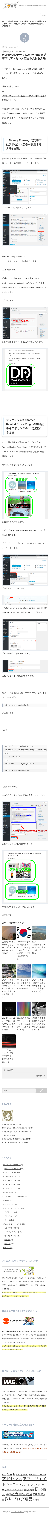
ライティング (9, 1490)
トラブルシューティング (12, 1208)
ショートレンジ (27, 1485)
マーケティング (9, 1204)
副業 (36, 1489)
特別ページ (7, 1248)
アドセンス (12, 1478)
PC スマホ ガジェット (11, 1232)
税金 (29, 1494)
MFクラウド (20, 1475)
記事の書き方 (8, 1192)
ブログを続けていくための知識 (13, 1196)
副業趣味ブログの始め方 (11, 1165)
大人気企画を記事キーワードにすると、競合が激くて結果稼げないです (23, 1024)
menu (43, 15)
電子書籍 (36, 1500)
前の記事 (10, 1070)
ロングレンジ (18, 1490)
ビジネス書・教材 (10, 1228)
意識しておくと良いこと (12, 1169)
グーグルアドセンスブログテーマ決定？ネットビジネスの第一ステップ (8, 1056)
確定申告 (18, 1494)
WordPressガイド (10, 1176)
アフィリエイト (9, 1216)
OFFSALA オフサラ (17, 1512)
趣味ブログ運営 (18, 1499)
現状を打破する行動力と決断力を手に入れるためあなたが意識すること (38, 1024)
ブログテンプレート (11, 1180)
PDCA (26, 1475)
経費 (40, 1494)
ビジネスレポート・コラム (12, 1224)
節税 (35, 1494)
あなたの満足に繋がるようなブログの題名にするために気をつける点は (8, 947)
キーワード (14, 1484)
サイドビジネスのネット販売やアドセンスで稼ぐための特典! (23, 984)
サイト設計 (8, 1220)
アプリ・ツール (9, 1212)
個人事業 (28, 1490)
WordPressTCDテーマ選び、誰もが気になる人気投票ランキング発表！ (9, 1024)
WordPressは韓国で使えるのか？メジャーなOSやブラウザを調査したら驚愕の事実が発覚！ (23, 950)
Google (6, 1200)
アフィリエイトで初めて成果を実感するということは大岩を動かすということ (38, 985)
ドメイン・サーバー (11, 1172)
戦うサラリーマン (10, 1236)
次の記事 (39, 1076)
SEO (31, 1474)
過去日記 (7, 1244)
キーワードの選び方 (11, 1184)
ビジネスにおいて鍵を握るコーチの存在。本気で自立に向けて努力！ (38, 947)
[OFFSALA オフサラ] (24, 8)
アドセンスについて (11, 47)
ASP (4, 1475)
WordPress (40, 1474)
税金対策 (7, 1240)
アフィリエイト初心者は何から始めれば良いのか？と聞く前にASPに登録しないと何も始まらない (8, 988)
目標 (8, 1494)
